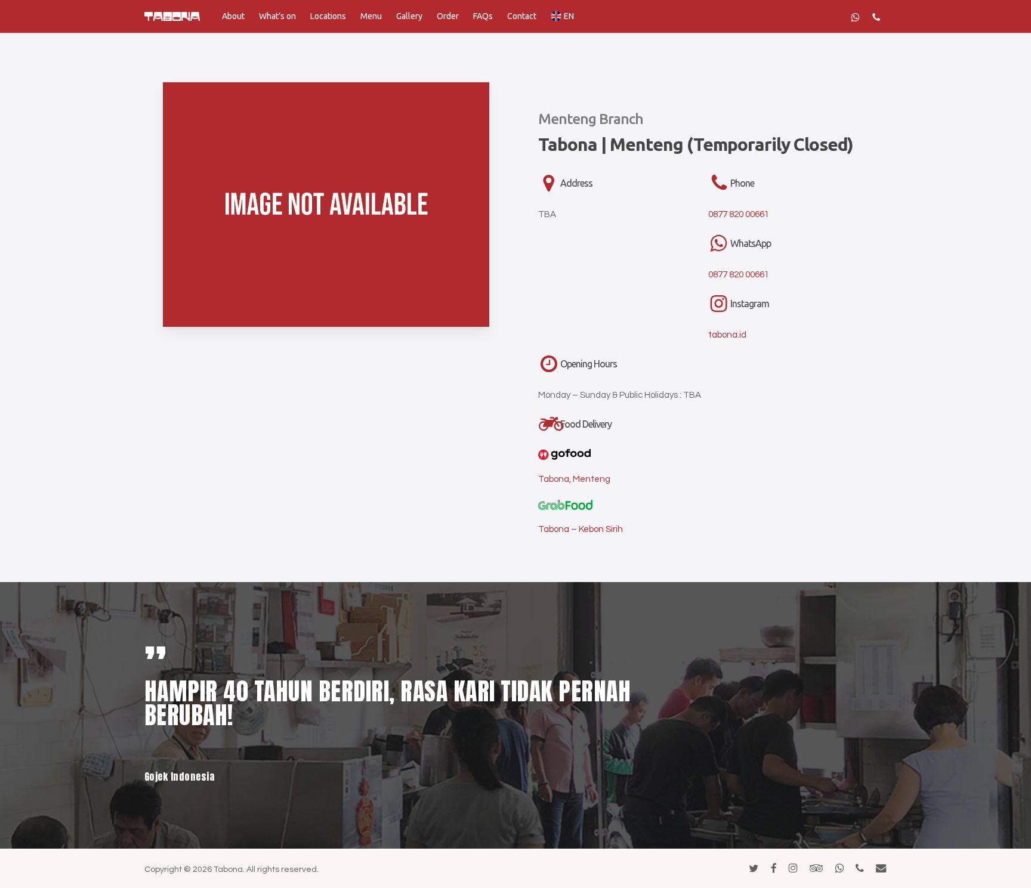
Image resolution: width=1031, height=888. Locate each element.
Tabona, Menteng (574, 479)
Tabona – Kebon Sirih (580, 529)
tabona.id (727, 334)
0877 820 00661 (738, 214)
